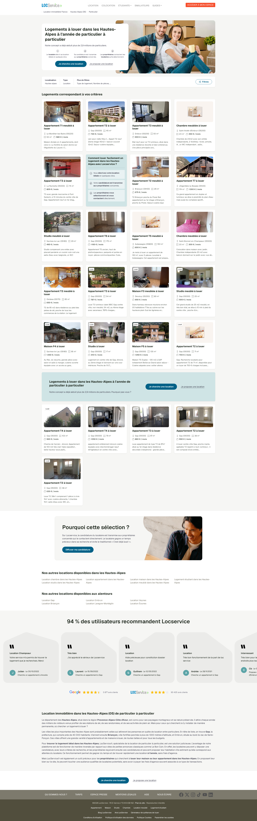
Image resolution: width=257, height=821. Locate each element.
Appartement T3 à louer (58, 180)
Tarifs (78, 794)
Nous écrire (164, 794)
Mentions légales (126, 794)
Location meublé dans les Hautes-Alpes (149, 582)
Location (93, 5)
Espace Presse (98, 794)
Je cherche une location (70, 63)
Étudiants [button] (124, 5)
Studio (117, 808)
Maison (108, 808)
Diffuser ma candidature (78, 549)
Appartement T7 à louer (190, 180)
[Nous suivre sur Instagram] (193, 794)
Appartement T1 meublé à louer (59, 127)
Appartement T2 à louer (102, 125)
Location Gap (48, 600)
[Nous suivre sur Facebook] (181, 794)
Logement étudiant (158, 808)
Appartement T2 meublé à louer (147, 182)
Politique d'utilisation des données (119, 817)
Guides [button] (156, 5)
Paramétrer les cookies (164, 817)
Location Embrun (94, 600)
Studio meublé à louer (57, 235)
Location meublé (140, 808)
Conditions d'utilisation (92, 817)
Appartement (96, 808)
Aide (146, 794)
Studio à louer (96, 346)
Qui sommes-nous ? (56, 794)
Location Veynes (138, 600)
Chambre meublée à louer (191, 125)
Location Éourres (138, 603)
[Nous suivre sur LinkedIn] (210, 794)
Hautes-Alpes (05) (78, 12)
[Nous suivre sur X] (187, 794)
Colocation (108, 5)
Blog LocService (105, 812)
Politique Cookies (144, 817)
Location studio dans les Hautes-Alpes (61, 582)
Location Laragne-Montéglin (100, 603)
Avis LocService (121, 812)
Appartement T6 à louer (102, 235)
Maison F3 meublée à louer (148, 291)
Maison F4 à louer (54, 346)
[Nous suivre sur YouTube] (204, 794)
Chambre (126, 808)
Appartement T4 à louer (58, 430)
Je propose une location (101, 63)
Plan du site (140, 803)
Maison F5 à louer (142, 346)
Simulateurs (142, 5)
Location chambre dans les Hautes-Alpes (62, 579)
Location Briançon (50, 603)
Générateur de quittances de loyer (145, 812)
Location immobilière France (55, 12)
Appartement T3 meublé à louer (147, 127)
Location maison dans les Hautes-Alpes (149, 579)
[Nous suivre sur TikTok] (199, 794)
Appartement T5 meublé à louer (147, 237)
